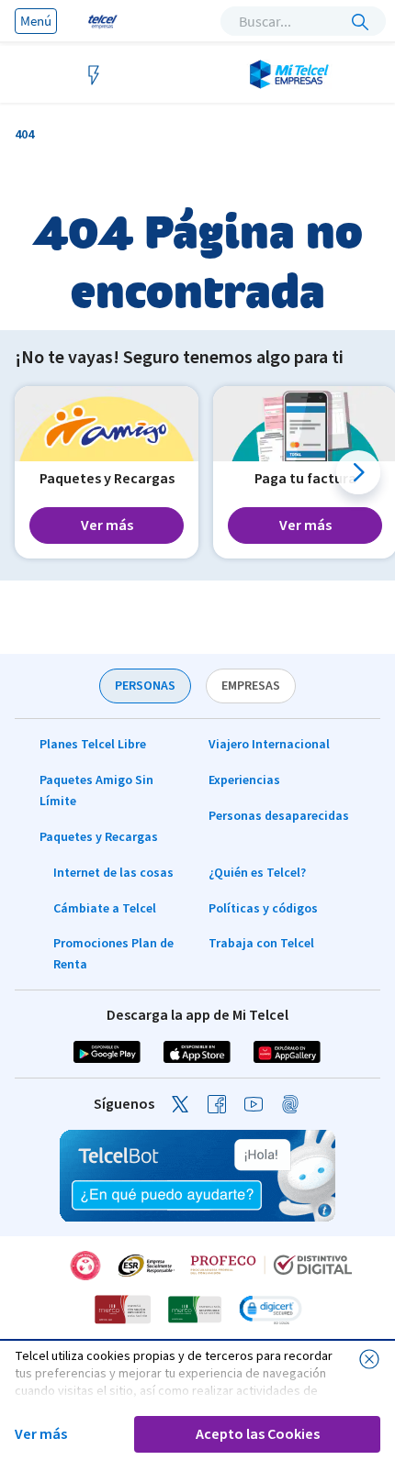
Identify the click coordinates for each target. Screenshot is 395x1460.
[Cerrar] (369, 1359)
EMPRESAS (250, 686)
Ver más (41, 1434)
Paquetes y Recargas (99, 837)
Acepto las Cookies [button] (258, 1434)
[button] (358, 472)
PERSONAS (145, 686)
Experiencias (244, 780)
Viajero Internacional (269, 745)
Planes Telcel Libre (93, 745)
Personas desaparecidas (279, 816)
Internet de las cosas (113, 873)
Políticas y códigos (263, 909)
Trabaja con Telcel (261, 944)
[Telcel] (101, 20)
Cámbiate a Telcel (104, 909)
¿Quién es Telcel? (257, 873)
